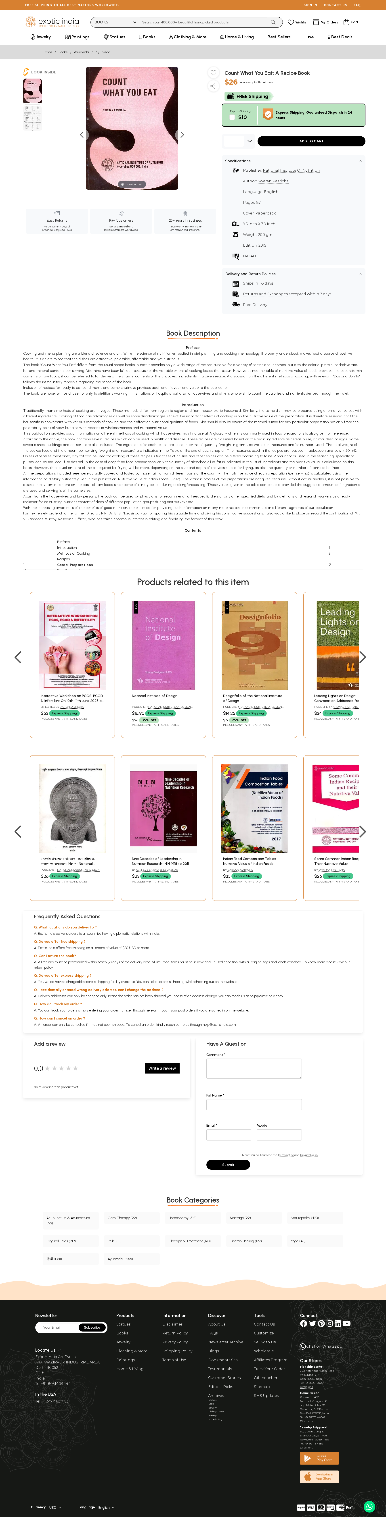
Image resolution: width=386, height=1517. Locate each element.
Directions (306, 1386)
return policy (43, 967)
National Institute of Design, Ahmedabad (161, 708)
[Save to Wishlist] (213, 74)
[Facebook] (303, 1325)
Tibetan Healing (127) (246, 1241)
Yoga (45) (298, 1241)
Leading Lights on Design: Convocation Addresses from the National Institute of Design (341, 701)
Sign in (310, 5)
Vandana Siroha (72, 706)
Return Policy (175, 1333)
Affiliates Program (270, 1360)
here (149, 1010)
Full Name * (215, 1095)
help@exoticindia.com (266, 996)
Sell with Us (265, 1342)
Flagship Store (311, 1366)
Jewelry (123, 1342)
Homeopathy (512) (182, 1218)
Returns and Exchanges (265, 294)
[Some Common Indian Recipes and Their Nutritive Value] (346, 852)
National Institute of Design (154, 696)
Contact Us (264, 1324)
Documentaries (222, 1360)
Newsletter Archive (225, 1342)
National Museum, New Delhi (78, 869)
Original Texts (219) (61, 1241)
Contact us (335, 5)
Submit (228, 1165)
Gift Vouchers (266, 1378)
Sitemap (262, 1387)
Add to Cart (311, 141)
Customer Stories (224, 1378)
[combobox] (204, 22)
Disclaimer (172, 1324)
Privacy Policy (309, 1155)
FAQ (357, 5)
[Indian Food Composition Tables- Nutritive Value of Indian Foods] (254, 852)
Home (47, 52)
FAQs (213, 1333)
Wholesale (264, 1351)
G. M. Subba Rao (147, 869)
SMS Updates (266, 1396)
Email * (211, 1125)
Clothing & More (131, 1351)
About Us (216, 1324)
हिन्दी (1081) (54, 1259)
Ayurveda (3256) (120, 1259)
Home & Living (130, 1369)
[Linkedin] (338, 1325)
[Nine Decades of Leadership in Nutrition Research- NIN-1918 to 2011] (163, 852)
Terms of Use (286, 1155)
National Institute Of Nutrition (291, 170)
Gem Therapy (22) (122, 1218)
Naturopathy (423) (305, 1218)
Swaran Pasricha (273, 181)
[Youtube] (347, 1325)
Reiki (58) (115, 1241)
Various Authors (240, 869)
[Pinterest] (321, 1325)
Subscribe (92, 1327)
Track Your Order (269, 1369)
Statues (123, 1324)
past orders (186, 1010)
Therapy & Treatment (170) (190, 1241)
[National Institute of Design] (163, 689)
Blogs (213, 1351)
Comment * (215, 1055)
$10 (242, 117)
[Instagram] (330, 1325)
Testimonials (220, 1369)
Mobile (262, 1125)
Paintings (125, 1360)
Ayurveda (81, 52)
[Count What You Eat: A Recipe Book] (32, 91)
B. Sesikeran (169, 869)
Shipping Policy (177, 1351)
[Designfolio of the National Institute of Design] (254, 689)
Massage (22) (240, 1218)
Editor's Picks (220, 1387)
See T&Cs (66, 229)
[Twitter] (312, 1325)
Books (63, 52)
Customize (264, 1333)
